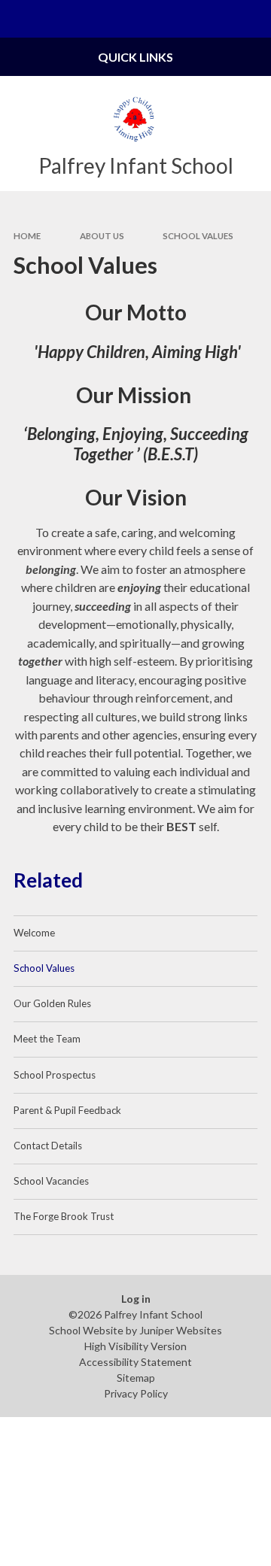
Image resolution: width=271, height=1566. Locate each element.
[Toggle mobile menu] (19, 19)
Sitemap (136, 1377)
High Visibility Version (135, 1346)
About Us (102, 236)
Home (27, 236)
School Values (198, 236)
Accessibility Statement (135, 1361)
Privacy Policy (136, 1393)
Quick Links (135, 57)
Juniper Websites (180, 1330)
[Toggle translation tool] (215, 19)
